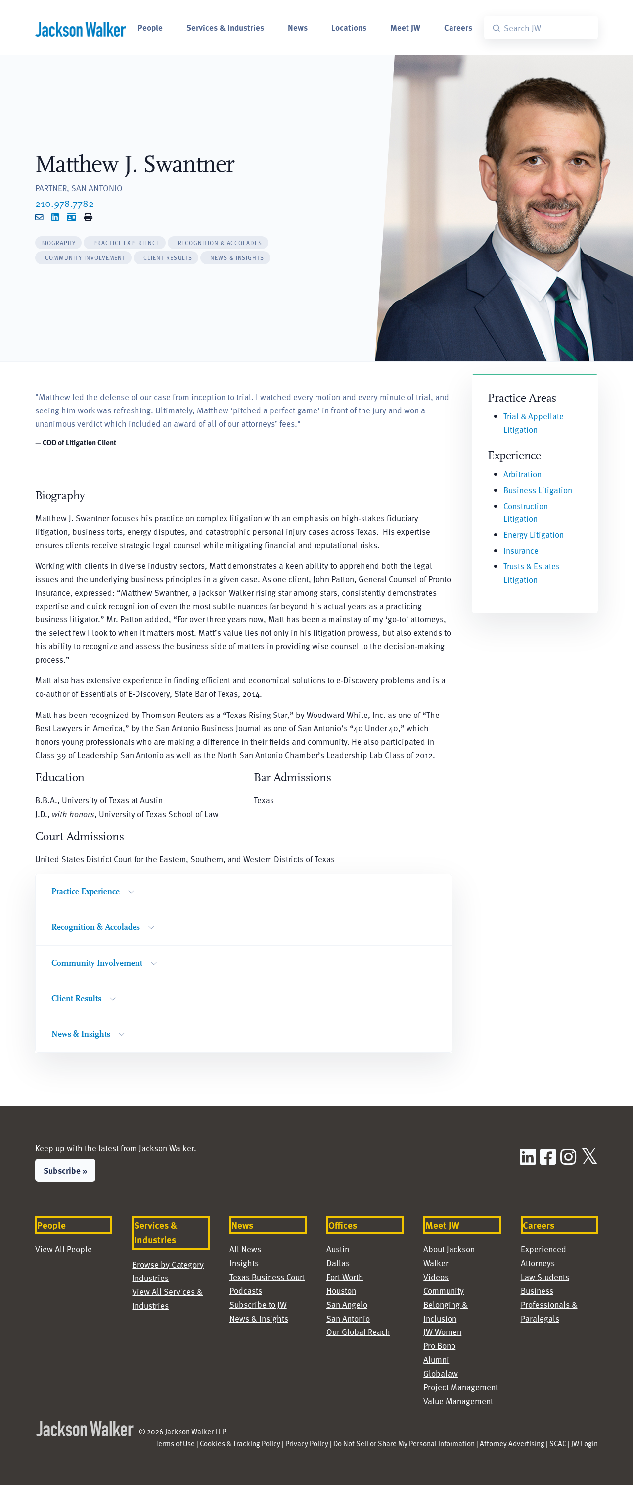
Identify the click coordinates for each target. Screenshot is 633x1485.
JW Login (584, 1443)
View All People (63, 1249)
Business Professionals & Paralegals (549, 1304)
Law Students (545, 1277)
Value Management (458, 1401)
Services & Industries (225, 27)
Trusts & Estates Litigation (531, 573)
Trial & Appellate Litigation (533, 423)
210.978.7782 (64, 203)
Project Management (460, 1387)
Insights (244, 1263)
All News (245, 1249)
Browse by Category (168, 1264)
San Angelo (346, 1304)
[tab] (58, 243)
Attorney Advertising (512, 1443)
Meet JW (405, 27)
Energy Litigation (533, 534)
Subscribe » (65, 1170)
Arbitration (522, 474)
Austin (337, 1249)
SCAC (557, 1443)
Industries (150, 1278)
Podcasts (245, 1290)
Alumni (436, 1359)
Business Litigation (537, 490)
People (150, 27)
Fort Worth (344, 1277)
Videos (436, 1277)
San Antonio (348, 1318)
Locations (348, 27)
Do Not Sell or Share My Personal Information (404, 1443)
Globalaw (440, 1373)
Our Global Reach (358, 1332)
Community (443, 1290)
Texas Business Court (267, 1277)
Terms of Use (175, 1443)
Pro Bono (439, 1345)
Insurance (521, 550)
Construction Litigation (525, 512)
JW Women (442, 1332)
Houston (341, 1290)
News (298, 27)
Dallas (338, 1263)
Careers (458, 27)
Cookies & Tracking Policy (240, 1443)
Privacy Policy (306, 1443)
